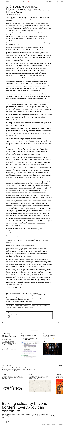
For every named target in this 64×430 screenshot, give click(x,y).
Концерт (9, 307)
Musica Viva (27, 305)
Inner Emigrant (9, 14)
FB (49, 424)
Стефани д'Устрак (19, 305)
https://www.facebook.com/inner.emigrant (19, 301)
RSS (62, 424)
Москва (26, 307)
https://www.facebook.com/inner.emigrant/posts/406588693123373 (26, 295)
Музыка (14, 307)
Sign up (4, 421)
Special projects (6, 365)
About (9, 421)
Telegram (47, 424)
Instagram (53, 424)
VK (50, 424)
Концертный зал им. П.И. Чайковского (41, 305)
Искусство (20, 307)
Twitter (60, 424)
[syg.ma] (1, 1)
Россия (31, 307)
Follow (13, 317)
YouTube (56, 424)
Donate (27, 1)
